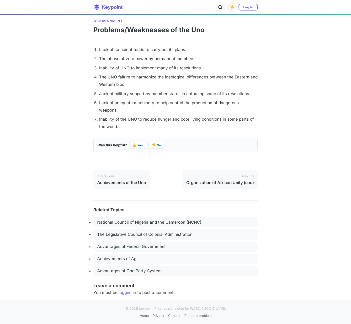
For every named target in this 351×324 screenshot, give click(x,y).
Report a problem (198, 316)
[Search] (220, 7)
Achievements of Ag (116, 258)
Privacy (158, 316)
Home (144, 316)
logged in (127, 292)
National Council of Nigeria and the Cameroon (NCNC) (149, 222)
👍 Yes (137, 145)
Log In (248, 7)
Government (110, 21)
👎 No (156, 145)
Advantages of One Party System (129, 270)
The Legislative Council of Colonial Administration (144, 234)
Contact (174, 316)
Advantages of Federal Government (131, 246)
